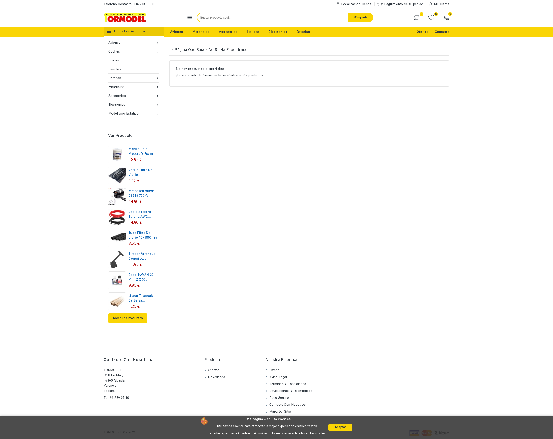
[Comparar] (417, 17)
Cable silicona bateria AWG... (140, 214)
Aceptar (340, 427)
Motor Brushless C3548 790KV (142, 193)
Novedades (216, 377)
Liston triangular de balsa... (142, 298)
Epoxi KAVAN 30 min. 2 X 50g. (141, 277)
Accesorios (228, 31)
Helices (253, 31)
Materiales (200, 31)
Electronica (278, 31)
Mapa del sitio (280, 411)
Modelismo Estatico (133, 113)
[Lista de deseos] (431, 18)
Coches (133, 51)
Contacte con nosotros (128, 360)
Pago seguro (279, 397)
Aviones (176, 31)
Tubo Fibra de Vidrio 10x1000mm (143, 235)
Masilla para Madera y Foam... (142, 151)
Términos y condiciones (287, 384)
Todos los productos (128, 318)
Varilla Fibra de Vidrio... (141, 172)
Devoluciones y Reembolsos (291, 390)
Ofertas (423, 31)
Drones (133, 60)
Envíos (274, 370)
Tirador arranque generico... (142, 256)
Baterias (303, 31)
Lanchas (114, 69)
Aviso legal (278, 377)
